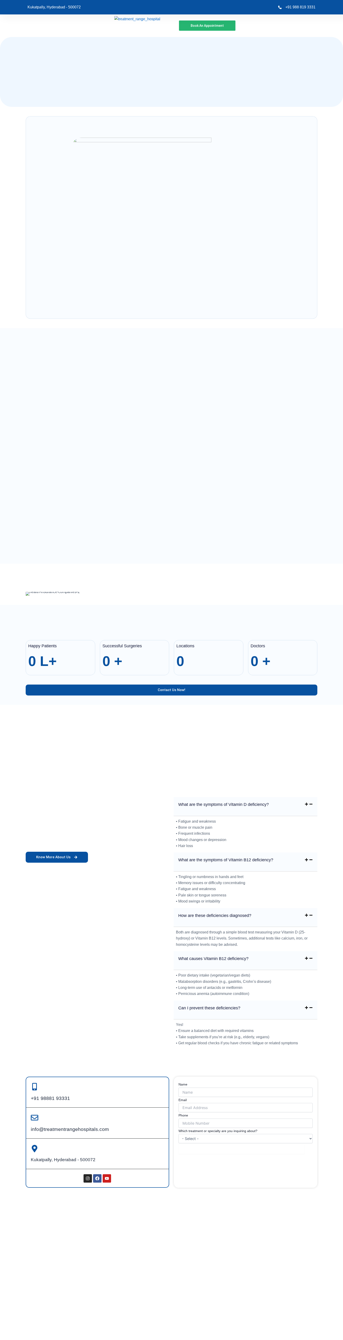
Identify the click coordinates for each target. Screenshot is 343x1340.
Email (182, 1100)
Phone (183, 1115)
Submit (241, 1148)
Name (182, 1084)
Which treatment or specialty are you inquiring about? (217, 1131)
